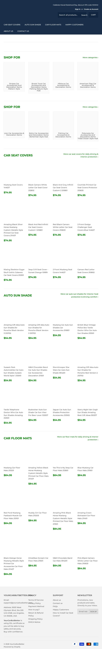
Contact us (23, 31)
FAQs (55, 606)
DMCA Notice (34, 622)
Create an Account (91, 9)
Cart (93, 15)
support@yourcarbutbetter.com (18, 603)
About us (8, 31)
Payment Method (36, 606)
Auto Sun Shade (33, 25)
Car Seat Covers (12, 25)
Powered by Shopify (12, 647)
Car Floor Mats (53, 25)
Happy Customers (74, 25)
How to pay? (34, 609)
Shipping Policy (35, 619)
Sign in (77, 9)
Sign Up (93, 611)
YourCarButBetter (17, 644)
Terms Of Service (36, 600)
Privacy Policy (34, 603)
